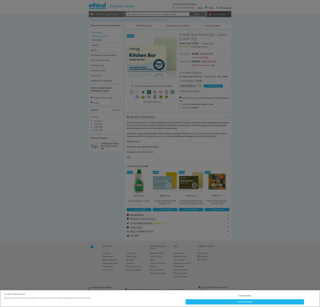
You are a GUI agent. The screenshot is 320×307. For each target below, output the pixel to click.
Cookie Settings (244, 295)
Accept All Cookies (244, 302)
